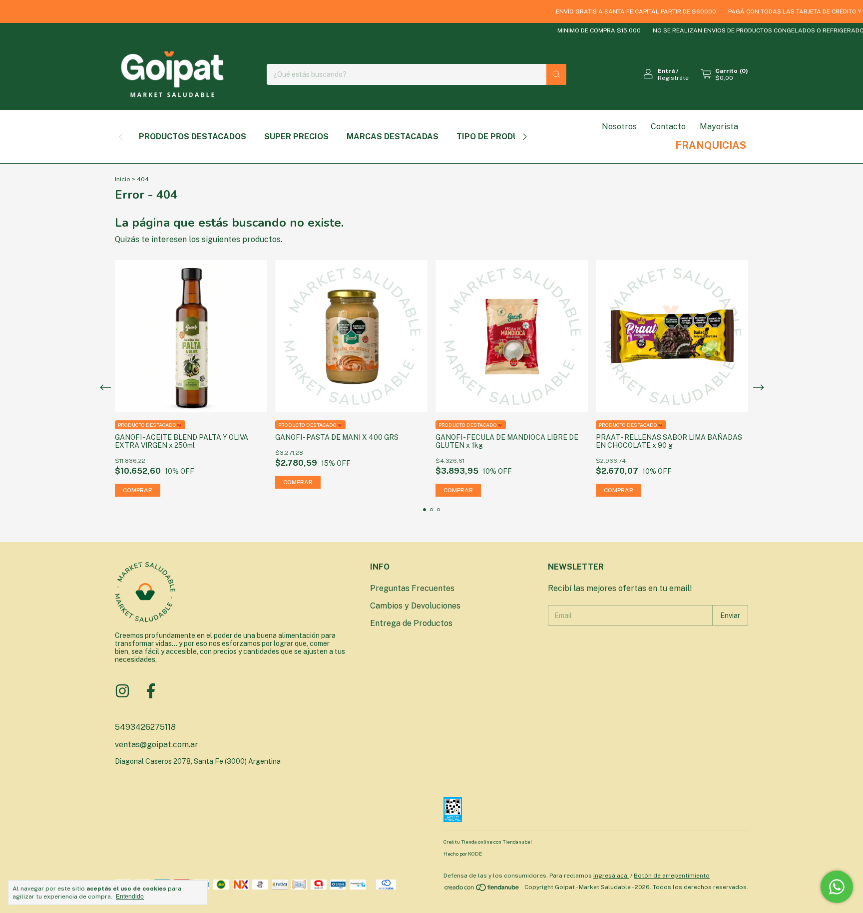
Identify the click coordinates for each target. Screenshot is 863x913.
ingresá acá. (611, 875)
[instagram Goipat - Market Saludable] (122, 690)
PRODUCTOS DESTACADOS (192, 136)
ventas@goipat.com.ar (156, 744)
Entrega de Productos (411, 623)
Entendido (130, 896)
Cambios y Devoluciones (415, 605)
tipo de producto (495, 136)
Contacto (668, 126)
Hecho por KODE (462, 854)
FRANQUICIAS (710, 145)
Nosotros (619, 126)
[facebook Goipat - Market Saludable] (150, 690)
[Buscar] (556, 74)
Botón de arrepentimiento (672, 875)
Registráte (673, 77)
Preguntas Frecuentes (412, 588)
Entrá (666, 70)
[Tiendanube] (482, 889)
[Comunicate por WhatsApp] (837, 887)
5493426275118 (145, 727)
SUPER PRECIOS (296, 136)
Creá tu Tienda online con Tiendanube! (487, 842)
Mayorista (719, 126)
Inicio (122, 179)
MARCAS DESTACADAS (392, 136)
